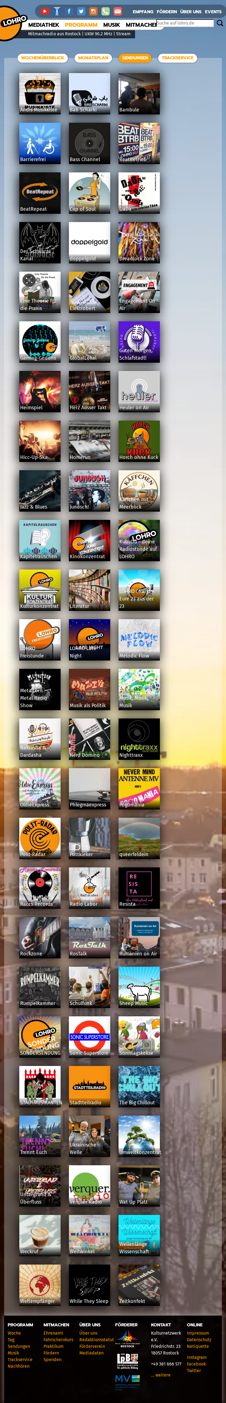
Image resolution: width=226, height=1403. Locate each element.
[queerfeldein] (139, 838)
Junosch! (79, 507)
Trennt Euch (33, 1152)
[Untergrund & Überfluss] (40, 1185)
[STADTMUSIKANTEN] (40, 1086)
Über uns (190, 12)
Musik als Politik (88, 705)
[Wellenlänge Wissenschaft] (139, 1235)
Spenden (52, 1359)
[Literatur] (89, 589)
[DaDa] (139, 192)
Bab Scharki (83, 110)
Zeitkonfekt (132, 1301)
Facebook (196, 1364)
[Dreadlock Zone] (139, 242)
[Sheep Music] (139, 987)
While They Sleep (89, 1301)
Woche (14, 1333)
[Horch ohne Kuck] (139, 440)
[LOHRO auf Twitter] (83, 11)
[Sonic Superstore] (89, 1036)
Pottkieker (81, 854)
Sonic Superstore (89, 1053)
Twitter (194, 1370)
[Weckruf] (40, 1235)
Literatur (79, 606)
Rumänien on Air (138, 954)
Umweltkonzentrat (140, 1152)
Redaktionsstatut (96, 1339)
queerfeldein (134, 854)
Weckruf (29, 1252)
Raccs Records (36, 904)
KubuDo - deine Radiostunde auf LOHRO (138, 549)
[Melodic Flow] (139, 639)
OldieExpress (34, 805)
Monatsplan (93, 58)
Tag (11, 1339)
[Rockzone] (40, 937)
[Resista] (139, 887)
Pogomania (131, 805)
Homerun (80, 457)
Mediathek (43, 25)
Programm (81, 25)
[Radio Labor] (89, 887)
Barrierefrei (33, 159)
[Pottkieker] (89, 838)
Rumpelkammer (37, 1003)
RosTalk (78, 954)
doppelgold (83, 259)
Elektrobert (82, 308)
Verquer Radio (86, 1202)
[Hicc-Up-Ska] (40, 440)
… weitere (161, 1375)
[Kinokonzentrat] (89, 540)
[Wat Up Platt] (139, 1185)
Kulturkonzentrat (39, 606)
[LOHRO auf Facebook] (71, 11)
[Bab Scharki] (89, 93)
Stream (123, 33)
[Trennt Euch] (40, 1136)
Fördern (167, 12)
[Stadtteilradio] (89, 1086)
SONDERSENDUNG (40, 1053)
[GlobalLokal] (89, 341)
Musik (111, 25)
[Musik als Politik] (89, 689)
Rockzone (31, 954)
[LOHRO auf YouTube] (47, 11)
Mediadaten (91, 1353)
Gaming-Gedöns (38, 358)
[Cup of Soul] (89, 192)
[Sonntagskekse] (139, 1036)
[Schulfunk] (89, 987)
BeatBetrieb (133, 159)
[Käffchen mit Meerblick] (139, 490)
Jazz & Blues (33, 507)
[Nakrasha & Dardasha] (40, 738)
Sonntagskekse (136, 1053)
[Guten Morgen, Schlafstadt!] (139, 341)
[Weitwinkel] (89, 1235)
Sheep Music (133, 1003)
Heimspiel (31, 408)
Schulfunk (81, 1003)
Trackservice (177, 58)
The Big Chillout (137, 1103)
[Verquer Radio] (89, 1185)
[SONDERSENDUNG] (40, 1036)
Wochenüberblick (42, 58)
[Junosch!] (89, 490)
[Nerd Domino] (89, 738)
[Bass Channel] (89, 143)
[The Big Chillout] (139, 1086)
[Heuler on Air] (139, 391)
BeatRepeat (33, 209)
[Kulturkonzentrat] (40, 589)
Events (213, 12)
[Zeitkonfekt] (139, 1284)
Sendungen (135, 58)
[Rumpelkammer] (40, 987)
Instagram (197, 1357)
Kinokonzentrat (87, 557)
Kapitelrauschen (38, 557)
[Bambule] (139, 93)
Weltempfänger (37, 1301)
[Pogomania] (139, 788)
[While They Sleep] (89, 1284)
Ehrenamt (53, 1333)
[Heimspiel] (40, 391)
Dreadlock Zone (137, 259)
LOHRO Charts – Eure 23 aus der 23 (136, 598)
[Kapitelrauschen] (40, 540)
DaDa (125, 209)
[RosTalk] (89, 937)
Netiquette (198, 1346)
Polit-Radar (32, 854)
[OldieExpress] (40, 788)
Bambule (129, 110)
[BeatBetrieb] (139, 143)
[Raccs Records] (40, 887)
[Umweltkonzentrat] (139, 1136)
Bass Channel (85, 159)
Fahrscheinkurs (58, 1339)
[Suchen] (220, 23)
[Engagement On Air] (139, 292)
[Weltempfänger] (40, 1284)
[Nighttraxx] (139, 738)
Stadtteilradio (85, 1103)
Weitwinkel (82, 1252)
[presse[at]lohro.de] (119, 11)
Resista (127, 904)
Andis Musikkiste (38, 110)
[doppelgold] (89, 242)
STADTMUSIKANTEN (41, 1103)
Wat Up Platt (133, 1202)
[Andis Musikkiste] (40, 93)
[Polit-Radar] (40, 838)
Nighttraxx (131, 755)
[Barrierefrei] (40, 143)
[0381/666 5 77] (107, 11)
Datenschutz (199, 1339)
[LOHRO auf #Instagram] (95, 11)
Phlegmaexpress (88, 805)
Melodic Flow (134, 656)
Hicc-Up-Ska (33, 457)
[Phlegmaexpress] (89, 788)
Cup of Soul (83, 209)
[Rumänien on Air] (139, 937)
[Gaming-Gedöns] (40, 341)
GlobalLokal (83, 358)
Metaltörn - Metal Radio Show (33, 698)
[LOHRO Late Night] (89, 639)
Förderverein (92, 1346)
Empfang (143, 12)
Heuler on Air (134, 408)
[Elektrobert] (89, 292)
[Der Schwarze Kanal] (40, 242)
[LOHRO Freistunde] (40, 639)
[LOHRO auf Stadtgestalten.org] (59, 11)
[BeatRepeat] (40, 192)
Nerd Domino (85, 755)
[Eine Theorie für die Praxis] (40, 292)
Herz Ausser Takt (88, 408)
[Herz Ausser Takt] (89, 391)
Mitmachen (142, 25)
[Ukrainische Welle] (89, 1136)
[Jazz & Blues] (40, 490)
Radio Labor (84, 904)
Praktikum (54, 1346)
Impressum (198, 1333)
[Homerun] (89, 440)
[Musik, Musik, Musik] (139, 689)
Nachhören (18, 1366)
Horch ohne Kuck (138, 457)
